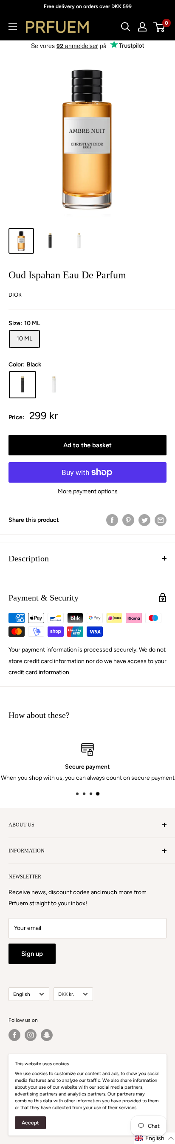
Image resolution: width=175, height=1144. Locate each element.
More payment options (88, 491)
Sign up (32, 954)
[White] (54, 384)
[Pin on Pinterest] (128, 520)
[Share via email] (161, 520)
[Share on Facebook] (112, 520)
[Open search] (125, 26)
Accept (30, 1123)
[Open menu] (12, 26)
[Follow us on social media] (14, 1035)
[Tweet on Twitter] (144, 520)
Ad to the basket (87, 445)
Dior (15, 295)
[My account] (142, 26)
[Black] (22, 384)
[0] (159, 27)
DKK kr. (66, 994)
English (21, 994)
